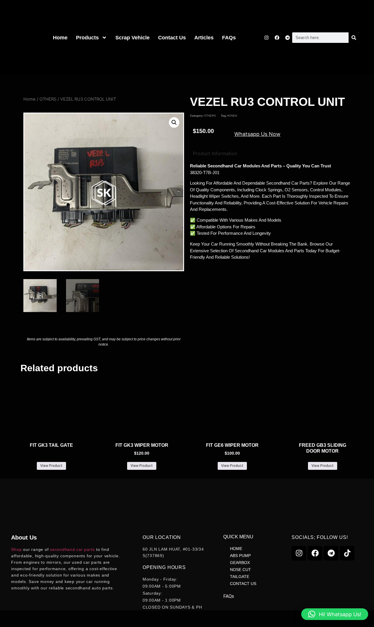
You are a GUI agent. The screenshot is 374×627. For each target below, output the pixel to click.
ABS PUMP (240, 555)
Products (87, 38)
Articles (204, 38)
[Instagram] (266, 37)
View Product (51, 466)
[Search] (354, 37)
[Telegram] (287, 37)
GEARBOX (240, 562)
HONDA (232, 115)
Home (60, 38)
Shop (16, 549)
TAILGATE (239, 576)
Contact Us (172, 38)
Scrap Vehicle (132, 38)
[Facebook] (277, 37)
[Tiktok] (347, 553)
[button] (174, 122)
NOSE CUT (240, 569)
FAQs (229, 38)
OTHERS (47, 99)
